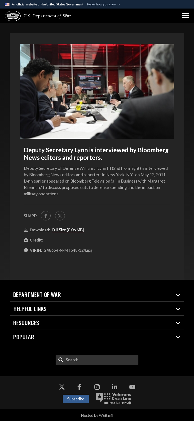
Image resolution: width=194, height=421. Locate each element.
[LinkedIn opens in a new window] (115, 387)
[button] (185, 15)
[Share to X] (60, 216)
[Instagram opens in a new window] (97, 387)
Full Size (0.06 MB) (68, 229)
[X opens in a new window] (62, 387)
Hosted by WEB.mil (97, 415)
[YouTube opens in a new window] (132, 387)
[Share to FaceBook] (46, 216)
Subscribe (75, 398)
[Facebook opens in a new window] (79, 387)
